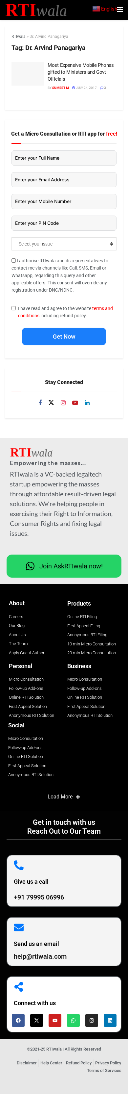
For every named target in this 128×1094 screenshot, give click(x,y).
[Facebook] (18, 1020)
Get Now (63, 336)
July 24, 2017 (86, 88)
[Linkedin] (110, 1020)
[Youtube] (55, 1020)
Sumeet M (60, 88)
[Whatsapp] (73, 1020)
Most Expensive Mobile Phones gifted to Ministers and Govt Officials (81, 72)
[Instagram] (91, 1020)
